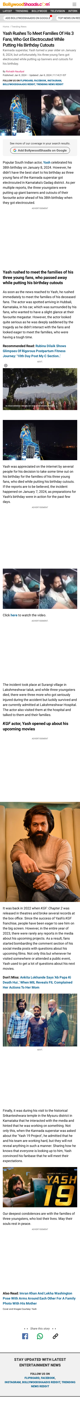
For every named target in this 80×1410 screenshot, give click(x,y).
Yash (46, 162)
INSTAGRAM (54, 80)
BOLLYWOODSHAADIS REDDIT (19, 84)
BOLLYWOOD (39, 11)
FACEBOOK (40, 80)
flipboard (32, 1378)
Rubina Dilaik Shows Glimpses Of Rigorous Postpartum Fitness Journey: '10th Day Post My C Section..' (34, 351)
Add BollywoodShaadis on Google (42, 150)
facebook (48, 1378)
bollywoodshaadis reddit (41, 1382)
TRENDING (21, 11)
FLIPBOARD (26, 80)
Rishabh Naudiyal (15, 71)
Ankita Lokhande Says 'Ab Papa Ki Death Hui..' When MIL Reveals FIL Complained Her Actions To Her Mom (37, 982)
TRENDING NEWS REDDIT (49, 84)
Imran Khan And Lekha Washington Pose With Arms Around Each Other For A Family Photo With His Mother (39, 1298)
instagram (13, 1382)
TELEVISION (57, 11)
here (14, 615)
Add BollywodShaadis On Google (27, 18)
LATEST (7, 11)
